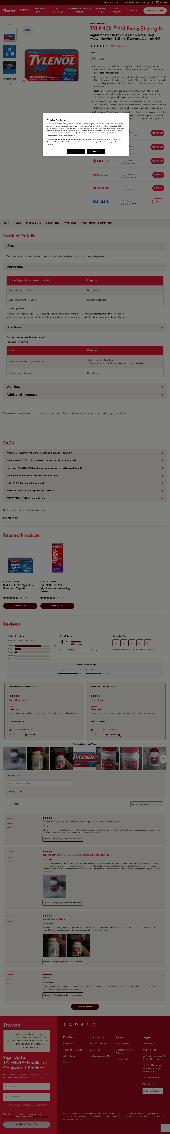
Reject (76, 151)
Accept (96, 151)
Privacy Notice (71, 133)
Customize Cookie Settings (56, 142)
